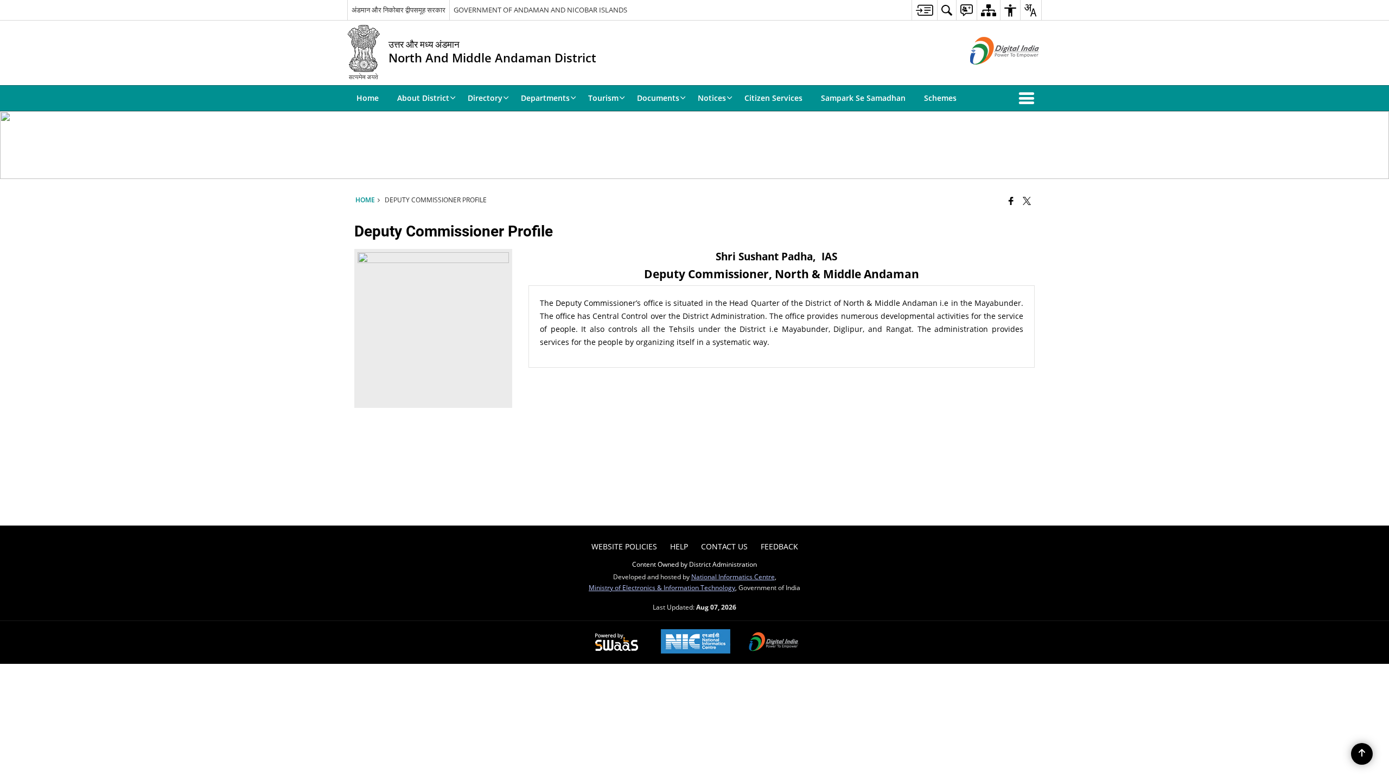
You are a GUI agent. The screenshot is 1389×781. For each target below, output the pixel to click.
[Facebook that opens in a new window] (1011, 200)
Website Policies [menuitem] (624, 546)
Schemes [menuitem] (940, 98)
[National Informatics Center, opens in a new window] (695, 642)
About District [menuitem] (423, 98)
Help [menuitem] (679, 546)
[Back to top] (1362, 754)
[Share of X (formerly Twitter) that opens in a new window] (1027, 200)
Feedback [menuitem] (779, 546)
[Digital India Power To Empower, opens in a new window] (774, 643)
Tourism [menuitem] (603, 98)
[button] (1029, 98)
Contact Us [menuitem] (724, 546)
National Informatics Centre (733, 576)
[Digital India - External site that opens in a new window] (991, 73)
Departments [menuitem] (545, 98)
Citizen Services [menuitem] (773, 98)
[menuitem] (924, 10)
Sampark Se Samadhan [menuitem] (863, 98)
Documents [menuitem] (658, 98)
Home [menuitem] (367, 98)
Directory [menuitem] (485, 98)
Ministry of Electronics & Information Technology (662, 587)
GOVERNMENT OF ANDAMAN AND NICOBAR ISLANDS (540, 10)
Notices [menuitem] (712, 98)
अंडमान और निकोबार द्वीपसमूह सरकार (398, 10)
